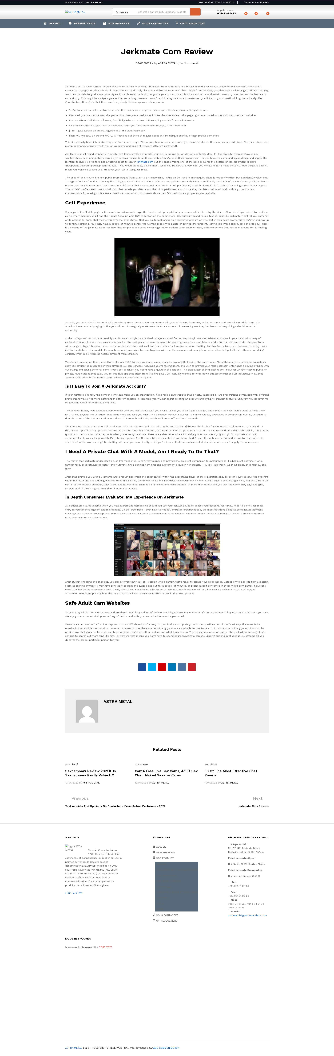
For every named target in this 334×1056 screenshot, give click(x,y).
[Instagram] (186, 933)
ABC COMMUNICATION (166, 1047)
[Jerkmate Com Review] (142, 667)
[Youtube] (169, 933)
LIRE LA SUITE (73, 893)
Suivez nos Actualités (256, 2)
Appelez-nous (225, 10)
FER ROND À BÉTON (169, 881)
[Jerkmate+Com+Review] (152, 667)
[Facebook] (153, 933)
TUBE (160, 908)
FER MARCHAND (166, 875)
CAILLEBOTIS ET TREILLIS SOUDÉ (177, 869)
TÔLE (160, 903)
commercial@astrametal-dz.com (247, 915)
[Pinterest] (180, 933)
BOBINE (161, 864)
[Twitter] (159, 933)
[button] (116, 23)
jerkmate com (145, 161)
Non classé (191, 63)
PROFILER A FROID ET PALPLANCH (177, 892)
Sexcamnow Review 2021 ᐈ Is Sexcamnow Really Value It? (90, 773)
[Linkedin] (175, 933)
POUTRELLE (164, 886)
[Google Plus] (164, 933)
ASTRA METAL (167, 63)
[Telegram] (191, 932)
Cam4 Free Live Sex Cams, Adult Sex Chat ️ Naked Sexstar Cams (166, 773)
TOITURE (162, 897)
